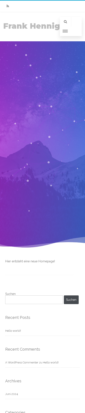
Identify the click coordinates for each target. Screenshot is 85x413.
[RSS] (7, 6)
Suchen (10, 293)
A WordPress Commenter (21, 362)
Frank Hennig (31, 26)
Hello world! (13, 330)
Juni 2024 (11, 394)
